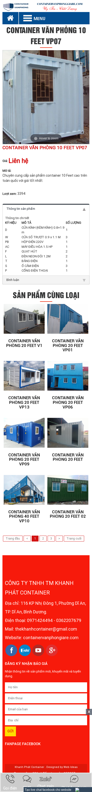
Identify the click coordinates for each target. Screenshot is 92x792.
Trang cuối (73, 538)
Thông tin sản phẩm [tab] (20, 209)
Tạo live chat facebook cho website (48, 790)
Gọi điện (10, 788)
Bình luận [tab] (12, 280)
